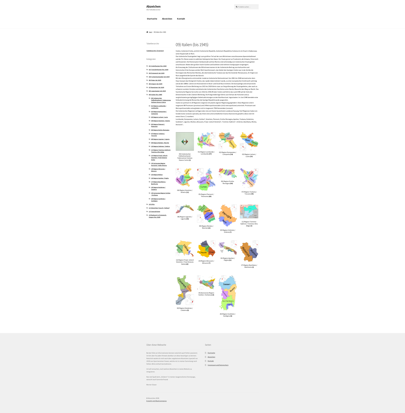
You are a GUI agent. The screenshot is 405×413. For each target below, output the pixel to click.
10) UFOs (152, 204)
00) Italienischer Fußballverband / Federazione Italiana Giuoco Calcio (161, 100)
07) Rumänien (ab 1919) (156, 87)
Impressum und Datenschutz (218, 365)
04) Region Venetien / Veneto (160, 121)
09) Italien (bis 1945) (155, 95)
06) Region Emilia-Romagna (160, 130)
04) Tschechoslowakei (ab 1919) (159, 77)
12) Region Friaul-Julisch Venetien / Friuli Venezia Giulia (159, 158)
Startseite (152, 18)
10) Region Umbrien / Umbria (160, 146)
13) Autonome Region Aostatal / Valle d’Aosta (159, 164)
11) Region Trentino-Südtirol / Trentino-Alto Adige (161, 151)
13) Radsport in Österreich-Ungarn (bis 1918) (158, 216)
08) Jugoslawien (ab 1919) (157, 91)
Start (150, 32)
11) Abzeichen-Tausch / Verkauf (159, 208)
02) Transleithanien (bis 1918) (158, 70)
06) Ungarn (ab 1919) (155, 84)
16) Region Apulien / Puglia (160, 178)
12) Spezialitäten (154, 211)
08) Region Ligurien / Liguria (160, 139)
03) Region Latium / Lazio (159, 117)
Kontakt (181, 18)
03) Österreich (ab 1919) (156, 73)
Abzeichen (153, 6)
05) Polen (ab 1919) (155, 80)
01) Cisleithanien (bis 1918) (158, 66)
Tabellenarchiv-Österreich (155, 51)
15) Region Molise (157, 175)
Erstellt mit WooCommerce (156, 401)
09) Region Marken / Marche (160, 143)
